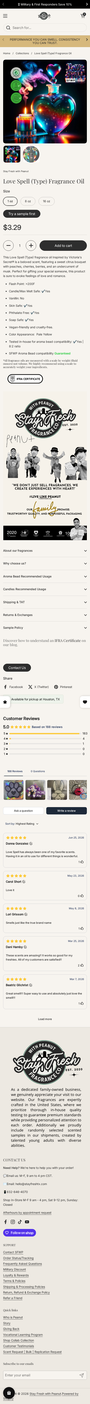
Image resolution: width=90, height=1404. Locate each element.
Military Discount (14, 1269)
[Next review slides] (83, 790)
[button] (8, 245)
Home (6, 53)
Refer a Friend (12, 1298)
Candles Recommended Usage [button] (24, 589)
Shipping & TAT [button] (14, 602)
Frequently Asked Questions (22, 1263)
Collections (22, 53)
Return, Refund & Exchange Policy (26, 1292)
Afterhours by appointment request (27, 1212)
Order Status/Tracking (18, 1258)
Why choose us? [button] (14, 563)
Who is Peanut (13, 1317)
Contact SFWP (13, 1252)
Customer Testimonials (18, 1346)
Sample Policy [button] (13, 627)
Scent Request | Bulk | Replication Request (32, 1352)
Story (6, 1323)
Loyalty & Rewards (16, 1275)
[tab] (15, 771)
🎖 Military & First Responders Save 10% (45, 4)
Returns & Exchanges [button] (18, 615)
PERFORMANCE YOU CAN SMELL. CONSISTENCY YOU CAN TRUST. (45, 41)
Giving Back (11, 1329)
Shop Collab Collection (18, 1340)
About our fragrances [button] (18, 550)
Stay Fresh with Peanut (45, 1393)
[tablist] (45, 771)
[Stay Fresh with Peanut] (44, 16)
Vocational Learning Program (23, 1334)
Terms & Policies (14, 1281)
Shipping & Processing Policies (24, 1286)
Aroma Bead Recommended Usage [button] (27, 576)
